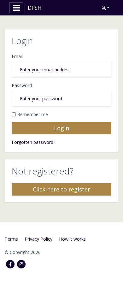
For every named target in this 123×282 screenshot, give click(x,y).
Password (22, 85)
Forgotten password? (33, 142)
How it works (72, 239)
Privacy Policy (38, 239)
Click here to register (61, 189)
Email (17, 56)
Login (61, 128)
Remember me (32, 114)
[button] (105, 7)
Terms (11, 239)
